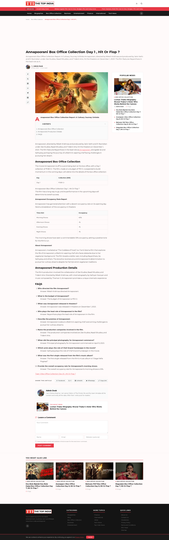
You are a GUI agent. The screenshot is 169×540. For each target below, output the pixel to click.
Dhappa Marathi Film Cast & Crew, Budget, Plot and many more (111, 9)
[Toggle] (105, 124)
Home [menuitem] (29, 13)
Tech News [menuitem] (112, 13)
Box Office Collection (37, 19)
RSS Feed (124, 527)
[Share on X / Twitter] (28, 79)
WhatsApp (91, 380)
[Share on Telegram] (28, 93)
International (98, 517)
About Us (124, 515)
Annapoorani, (85, 150)
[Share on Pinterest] (28, 98)
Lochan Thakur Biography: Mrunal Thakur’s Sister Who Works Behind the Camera (126, 102)
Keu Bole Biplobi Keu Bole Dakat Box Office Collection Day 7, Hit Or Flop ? (128, 112)
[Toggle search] (141, 3)
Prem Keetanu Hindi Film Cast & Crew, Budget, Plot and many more (61, 9)
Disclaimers (125, 520)
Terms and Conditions (128, 525)
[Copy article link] (28, 102)
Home (27, 19)
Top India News (99, 525)
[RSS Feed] (136, 3)
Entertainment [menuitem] (79, 13)
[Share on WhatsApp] (28, 88)
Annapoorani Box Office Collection (51, 129)
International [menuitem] (101, 13)
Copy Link (103, 380)
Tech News (98, 522)
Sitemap (124, 530)
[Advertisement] (84, 35)
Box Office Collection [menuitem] (53, 13)
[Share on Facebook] (28, 74)
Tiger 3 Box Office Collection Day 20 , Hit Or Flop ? (55, 374)
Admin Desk (51, 391)
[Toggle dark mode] (141, 13)
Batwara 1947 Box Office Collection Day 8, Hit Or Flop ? (127, 123)
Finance (97, 515)
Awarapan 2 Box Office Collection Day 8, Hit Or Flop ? (128, 118)
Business (70, 522)
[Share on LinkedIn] (28, 83)
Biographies (71, 515)
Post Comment (44, 445)
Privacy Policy (79, 537)
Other (96, 520)
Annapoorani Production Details (50, 132)
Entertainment (72, 525)
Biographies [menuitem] (38, 13)
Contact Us (125, 517)
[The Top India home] (40, 3)
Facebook (61, 380)
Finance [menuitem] (90, 13)
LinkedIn (79, 380)
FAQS (40, 134)
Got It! (90, 537)
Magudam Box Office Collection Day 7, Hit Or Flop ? (127, 128)
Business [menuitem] (67, 13)
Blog (69, 517)
